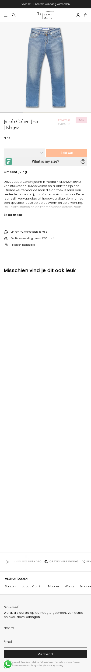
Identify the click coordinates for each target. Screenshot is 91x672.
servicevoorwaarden (15, 665)
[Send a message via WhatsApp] (7, 664)
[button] (14, 15)
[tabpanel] (45, 67)
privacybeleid (66, 662)
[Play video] (7, 562)
